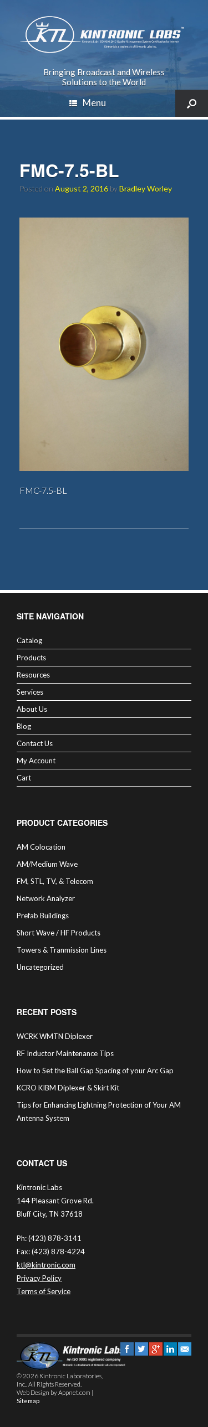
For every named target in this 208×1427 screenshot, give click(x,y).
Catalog (29, 640)
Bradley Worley (145, 188)
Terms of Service (43, 1291)
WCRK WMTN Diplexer (55, 1036)
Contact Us (35, 743)
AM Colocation (41, 846)
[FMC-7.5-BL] (104, 467)
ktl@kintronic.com (46, 1264)
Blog (24, 726)
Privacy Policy (39, 1278)
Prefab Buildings (43, 915)
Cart (24, 777)
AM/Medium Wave (47, 864)
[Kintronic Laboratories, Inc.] (104, 35)
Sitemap (28, 1400)
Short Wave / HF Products (58, 932)
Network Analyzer (46, 898)
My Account (36, 760)
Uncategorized (40, 967)
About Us (32, 709)
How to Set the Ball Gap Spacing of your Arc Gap (95, 1070)
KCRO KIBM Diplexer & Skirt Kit (68, 1087)
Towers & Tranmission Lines (61, 949)
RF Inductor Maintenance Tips (65, 1053)
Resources (33, 674)
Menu (94, 102)
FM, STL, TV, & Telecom (55, 881)
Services (30, 691)
